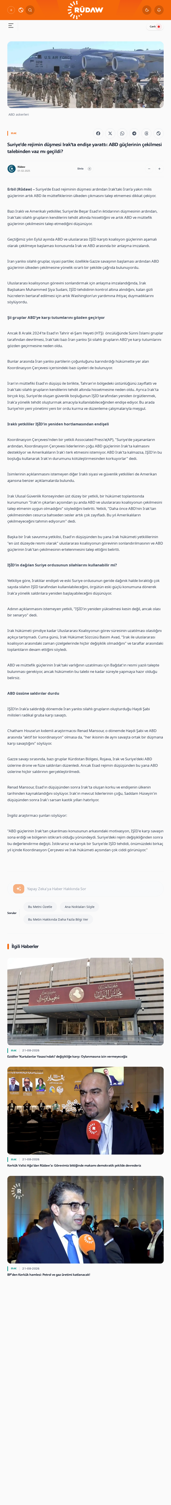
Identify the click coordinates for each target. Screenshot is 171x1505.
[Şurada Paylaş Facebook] (98, 133)
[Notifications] (159, 10)
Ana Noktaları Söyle (79, 906)
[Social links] (11, 10)
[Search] (30, 10)
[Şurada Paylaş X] (110, 133)
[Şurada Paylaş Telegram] (134, 133)
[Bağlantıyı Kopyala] (158, 133)
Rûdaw (21, 167)
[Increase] (159, 169)
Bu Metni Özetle (40, 906)
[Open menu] (10, 26)
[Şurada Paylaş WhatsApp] (122, 133)
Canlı (153, 26)
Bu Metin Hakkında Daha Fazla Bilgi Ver (58, 919)
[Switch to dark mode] (147, 10)
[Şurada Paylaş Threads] (146, 133)
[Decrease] (149, 169)
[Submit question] (18, 888)
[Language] (20, 10)
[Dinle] (89, 169)
